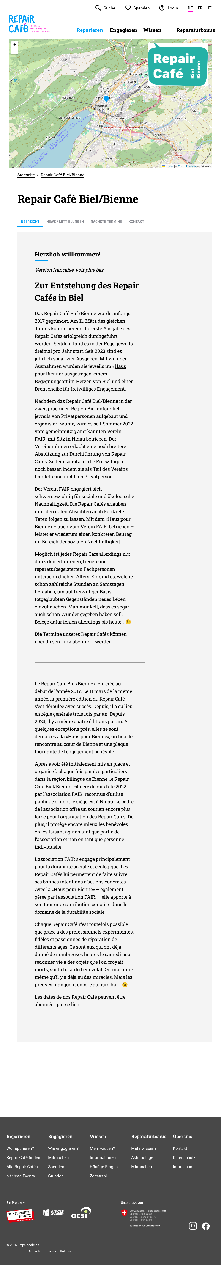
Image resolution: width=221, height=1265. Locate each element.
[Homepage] (29, 35)
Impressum (183, 1166)
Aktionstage (142, 1157)
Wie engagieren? (63, 1148)
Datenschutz (184, 1157)
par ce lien (68, 1004)
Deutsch (34, 1251)
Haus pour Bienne (87, 736)
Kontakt (136, 222)
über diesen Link (53, 641)
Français (50, 1251)
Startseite (26, 174)
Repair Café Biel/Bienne (62, 174)
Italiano (65, 1251)
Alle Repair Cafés (22, 1166)
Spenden (56, 1166)
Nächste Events (20, 1176)
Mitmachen (58, 1157)
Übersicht (30, 222)
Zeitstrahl (98, 1176)
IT (210, 8)
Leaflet (169, 166)
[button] (106, 99)
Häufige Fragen (104, 1166)
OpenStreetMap (187, 166)
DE (190, 8)
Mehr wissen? (102, 1148)
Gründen (56, 1176)
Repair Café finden (23, 1157)
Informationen (103, 1157)
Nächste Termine (106, 222)
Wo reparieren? (20, 1148)
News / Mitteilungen (65, 222)
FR (200, 8)
